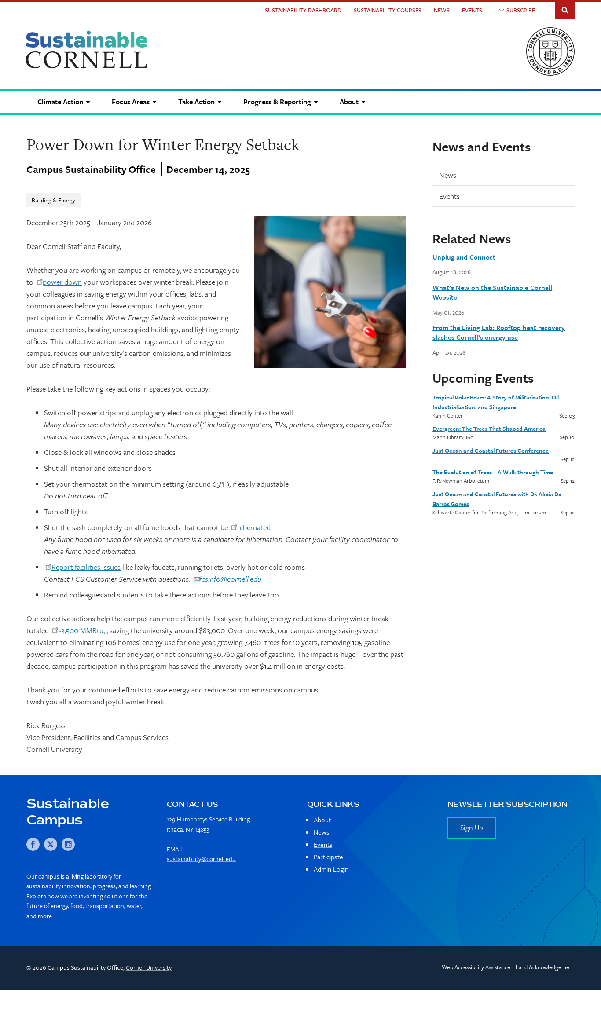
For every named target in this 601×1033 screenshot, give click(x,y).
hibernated (254, 527)
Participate (328, 856)
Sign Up (471, 827)
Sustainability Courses (387, 10)
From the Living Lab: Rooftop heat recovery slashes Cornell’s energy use (498, 332)
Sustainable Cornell (86, 49)
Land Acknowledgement (545, 967)
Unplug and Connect (463, 257)
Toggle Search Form (565, 9)
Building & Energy (53, 200)
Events (472, 10)
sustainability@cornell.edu (201, 858)
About (322, 819)
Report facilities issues (86, 566)
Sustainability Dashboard (303, 10)
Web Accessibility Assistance (476, 967)
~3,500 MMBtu (80, 630)
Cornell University (149, 967)
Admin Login (331, 869)
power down (62, 281)
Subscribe (520, 10)
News (442, 10)
